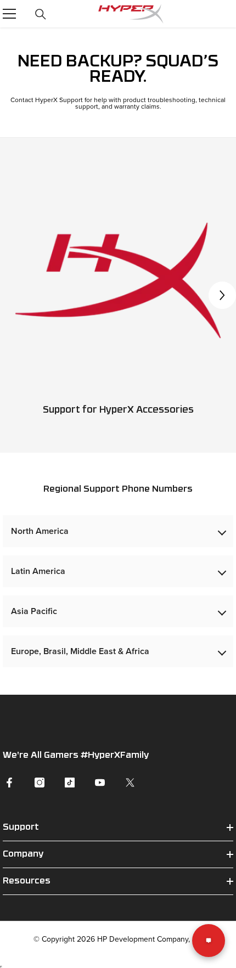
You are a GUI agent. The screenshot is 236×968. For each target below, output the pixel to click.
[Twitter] (130, 782)
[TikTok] (69, 782)
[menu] (9, 13)
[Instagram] (39, 782)
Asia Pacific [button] (34, 611)
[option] (118, 295)
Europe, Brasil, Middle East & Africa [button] (80, 651)
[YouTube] (100, 782)
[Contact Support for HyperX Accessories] (118, 280)
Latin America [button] (38, 571)
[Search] (40, 14)
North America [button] (40, 531)
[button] (222, 295)
